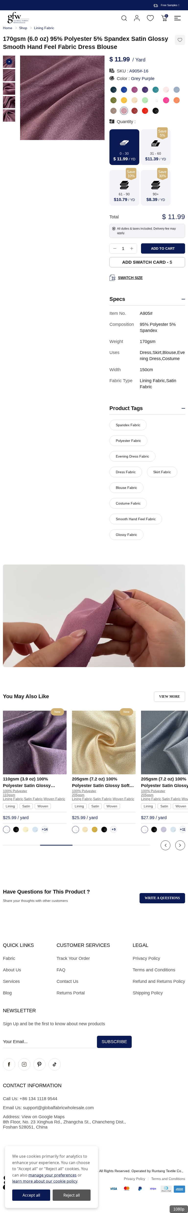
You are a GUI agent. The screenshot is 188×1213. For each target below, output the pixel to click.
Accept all (31, 1195)
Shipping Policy (148, 992)
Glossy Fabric (126, 535)
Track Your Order (73, 958)
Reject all (71, 1195)
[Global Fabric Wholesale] (18, 17)
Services (11, 981)
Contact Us (67, 981)
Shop (23, 28)
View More (169, 696)
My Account (137, 18)
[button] (165, 845)
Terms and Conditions (154, 969)
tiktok (54, 1064)
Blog (7, 992)
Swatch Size (130, 278)
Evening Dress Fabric (132, 456)
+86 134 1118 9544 (38, 1098)
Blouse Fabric (126, 488)
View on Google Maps (43, 1116)
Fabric (9, 958)
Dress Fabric (126, 472)
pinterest (39, 1064)
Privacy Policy (146, 958)
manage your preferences (52, 1175)
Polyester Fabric (128, 441)
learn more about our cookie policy (44, 1181)
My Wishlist (150, 18)
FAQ (61, 969)
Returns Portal (71, 992)
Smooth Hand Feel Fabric (136, 519)
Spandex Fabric (128, 425)
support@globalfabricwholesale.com (58, 1107)
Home (7, 28)
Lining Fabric (44, 28)
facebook (9, 1064)
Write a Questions (162, 898)
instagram (24, 1064)
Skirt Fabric (162, 472)
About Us (12, 969)
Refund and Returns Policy (159, 981)
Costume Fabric (128, 503)
